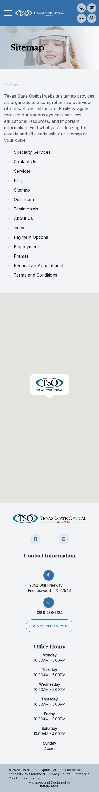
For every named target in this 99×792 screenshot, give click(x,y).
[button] (8, 13)
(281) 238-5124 (50, 612)
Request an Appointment (38, 265)
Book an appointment (49, 626)
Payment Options (31, 237)
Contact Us (25, 161)
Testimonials (26, 208)
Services (22, 171)
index (19, 227)
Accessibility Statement (26, 774)
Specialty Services (32, 152)
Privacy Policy (59, 774)
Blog (18, 180)
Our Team (24, 199)
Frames (21, 256)
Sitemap (22, 190)
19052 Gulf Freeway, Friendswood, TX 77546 (49, 588)
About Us (23, 218)
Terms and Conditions (35, 275)
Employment (26, 246)
